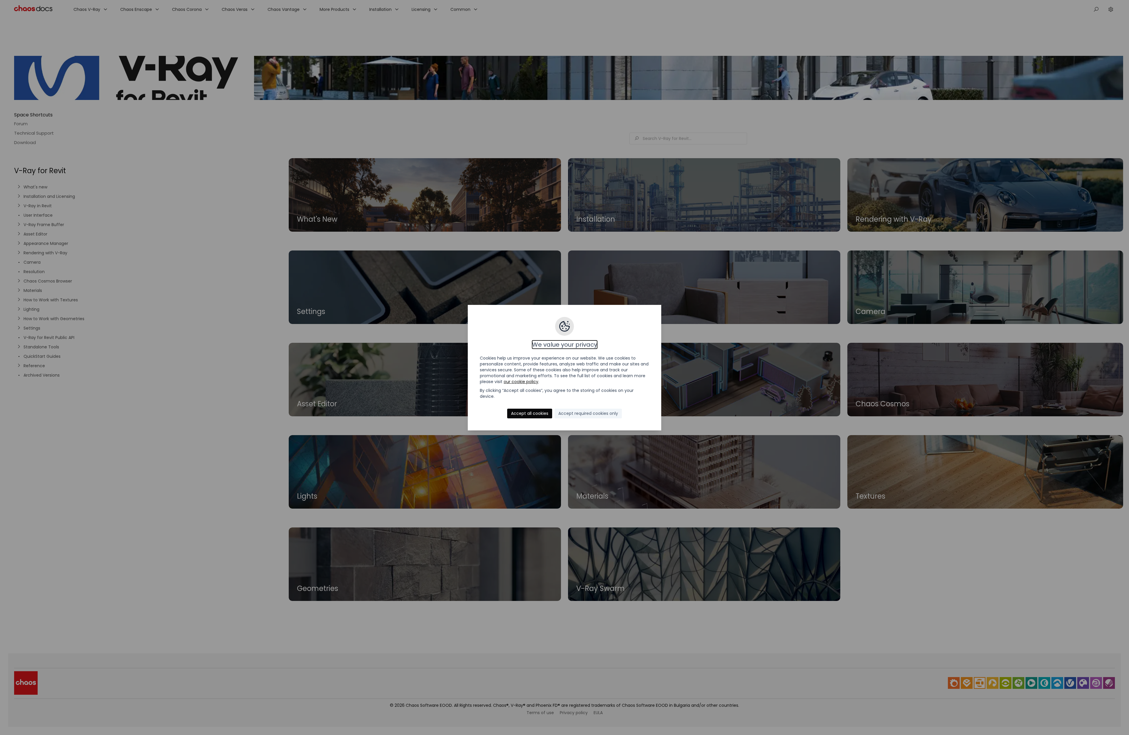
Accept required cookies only (588, 413)
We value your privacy (564, 344)
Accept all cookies (529, 413)
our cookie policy (521, 382)
